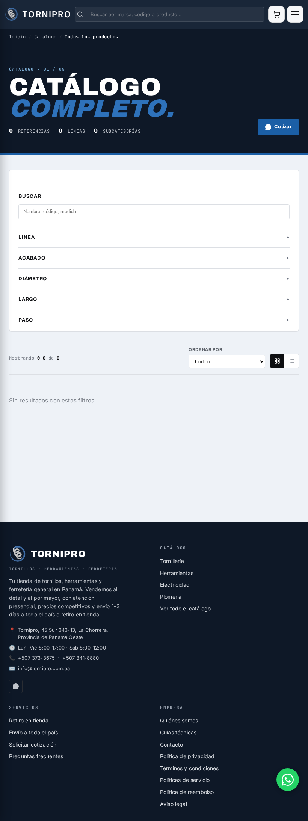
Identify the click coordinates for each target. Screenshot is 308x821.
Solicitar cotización (32, 744)
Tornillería (172, 561)
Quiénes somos (179, 720)
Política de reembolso (187, 792)
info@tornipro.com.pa (44, 668)
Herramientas (176, 573)
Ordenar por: (206, 349)
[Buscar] (83, 14)
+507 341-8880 (80, 658)
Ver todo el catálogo (185, 608)
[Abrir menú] (295, 14)
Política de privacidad (187, 756)
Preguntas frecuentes (36, 756)
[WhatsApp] (16, 686)
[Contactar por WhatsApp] (287, 779)
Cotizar (283, 126)
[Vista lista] (291, 361)
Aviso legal (173, 804)
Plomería (170, 596)
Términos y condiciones (189, 768)
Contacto (171, 744)
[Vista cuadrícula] (277, 361)
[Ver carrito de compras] (276, 14)
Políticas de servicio (185, 780)
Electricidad (175, 584)
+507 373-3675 (36, 658)
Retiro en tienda (29, 720)
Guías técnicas (178, 732)
